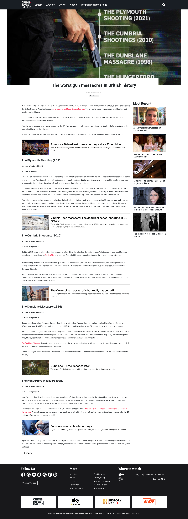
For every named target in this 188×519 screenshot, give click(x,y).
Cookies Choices (29, 483)
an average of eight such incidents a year (68, 109)
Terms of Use (99, 488)
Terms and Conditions (130, 513)
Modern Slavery (100, 485)
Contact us (74, 481)
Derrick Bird (50, 255)
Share (29, 453)
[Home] (26, 5)
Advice (72, 478)
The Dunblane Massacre (31, 343)
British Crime (94, 96)
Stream (38, 4)
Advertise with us (76, 488)
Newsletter (74, 485)
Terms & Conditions (102, 481)
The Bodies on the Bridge (94, 4)
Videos (73, 4)
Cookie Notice (99, 474)
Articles (50, 4)
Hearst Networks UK (63, 513)
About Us (73, 474)
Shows (62, 4)
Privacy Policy (99, 478)
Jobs (71, 492)
